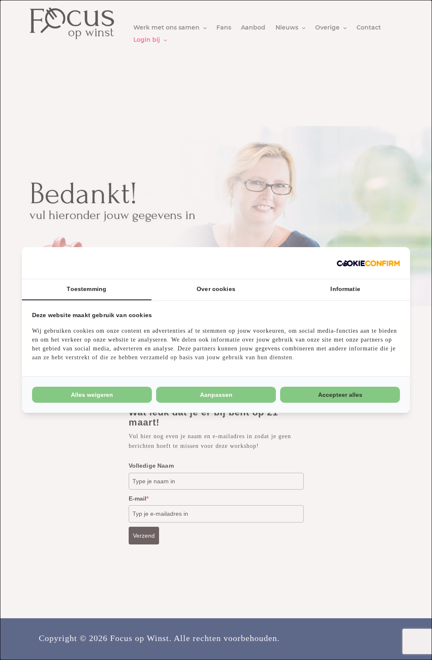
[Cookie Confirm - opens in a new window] (368, 263)
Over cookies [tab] (216, 289)
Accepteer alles (340, 394)
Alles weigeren (92, 394)
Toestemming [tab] (86, 289)
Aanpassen (216, 394)
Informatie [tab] (345, 289)
